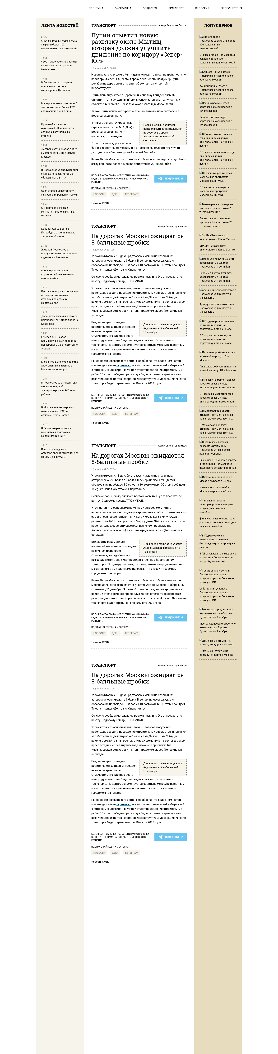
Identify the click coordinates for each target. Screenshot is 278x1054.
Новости (99, 194)
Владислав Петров (177, 25)
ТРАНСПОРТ (103, 25)
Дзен (115, 194)
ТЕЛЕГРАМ (131, 194)
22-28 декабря (161, 163)
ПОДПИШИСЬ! (174, 178)
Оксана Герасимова (176, 226)
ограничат (123, 365)
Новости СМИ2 (100, 203)
